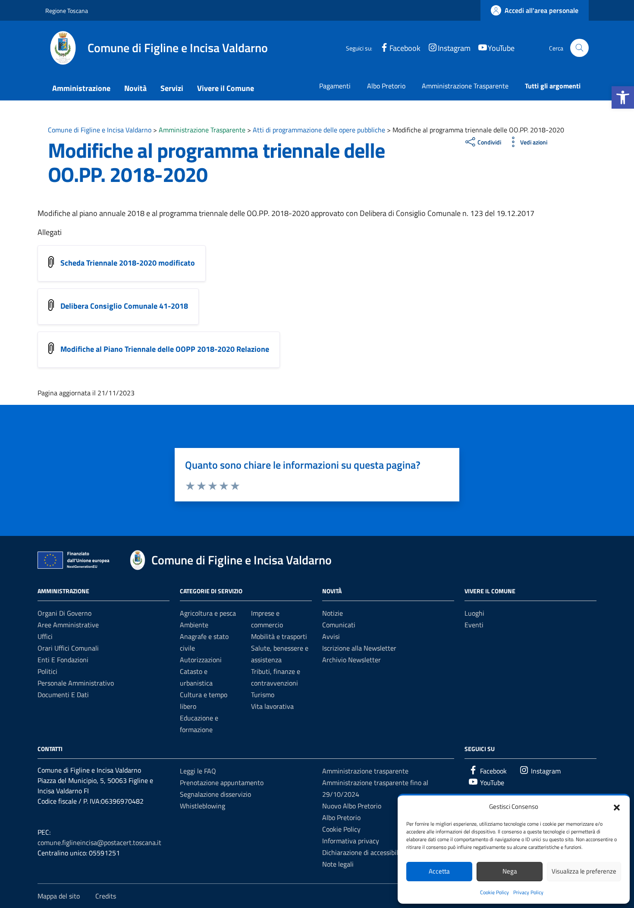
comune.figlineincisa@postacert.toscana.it (99, 842)
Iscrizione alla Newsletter (359, 648)
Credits (105, 896)
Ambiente (194, 625)
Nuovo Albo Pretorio (351, 806)
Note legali (338, 864)
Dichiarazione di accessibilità (364, 852)
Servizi (171, 88)
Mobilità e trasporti (279, 636)
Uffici (45, 636)
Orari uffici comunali (68, 648)
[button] (623, 97)
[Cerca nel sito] (579, 48)
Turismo (262, 694)
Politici (47, 671)
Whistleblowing (202, 806)
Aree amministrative (68, 625)
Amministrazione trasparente (365, 771)
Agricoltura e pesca (208, 613)
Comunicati (338, 625)
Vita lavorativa (272, 706)
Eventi (474, 625)
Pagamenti (335, 86)
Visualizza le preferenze (584, 871)
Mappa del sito (59, 896)
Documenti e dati (63, 694)
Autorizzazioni (201, 659)
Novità (135, 88)
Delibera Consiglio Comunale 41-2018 (124, 306)
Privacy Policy (528, 892)
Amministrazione (81, 88)
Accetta (439, 871)
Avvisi (331, 636)
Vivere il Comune (225, 88)
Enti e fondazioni (63, 659)
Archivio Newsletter (351, 659)
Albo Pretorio (386, 86)
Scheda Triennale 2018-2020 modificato (127, 263)
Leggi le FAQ (198, 771)
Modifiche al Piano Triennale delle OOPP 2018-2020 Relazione (164, 349)
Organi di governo (64, 613)
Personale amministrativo (76, 683)
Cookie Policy (494, 892)
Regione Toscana (66, 10)
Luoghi (474, 613)
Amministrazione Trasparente (465, 86)
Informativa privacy (350, 841)
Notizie (332, 613)
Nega (509, 871)
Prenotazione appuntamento (222, 782)
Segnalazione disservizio (215, 794)
